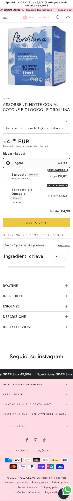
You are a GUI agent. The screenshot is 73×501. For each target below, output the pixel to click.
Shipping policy (50, 487)
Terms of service (27, 487)
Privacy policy (40, 482)
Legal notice (52, 492)
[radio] (36, 163)
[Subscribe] (68, 426)
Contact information (29, 492)
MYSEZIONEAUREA (29, 477)
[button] (58, 17)
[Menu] (5, 17)
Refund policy (60, 482)
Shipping (20, 146)
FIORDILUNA (10, 98)
